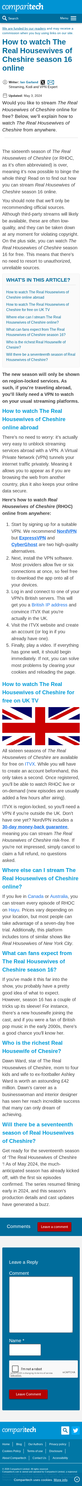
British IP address (49, 604)
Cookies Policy (11, 1451)
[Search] (4, 18)
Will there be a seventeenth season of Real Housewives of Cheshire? (40, 357)
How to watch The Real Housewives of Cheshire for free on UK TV (37, 307)
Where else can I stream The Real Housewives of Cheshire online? (33, 319)
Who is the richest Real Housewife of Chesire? (36, 344)
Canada (36, 896)
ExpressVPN (32, 537)
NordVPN (67, 531)
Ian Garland (29, 82)
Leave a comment (54, 1227)
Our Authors (35, 1444)
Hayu (14, 909)
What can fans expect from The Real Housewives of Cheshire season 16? (36, 332)
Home (6, 1444)
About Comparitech (14, 1458)
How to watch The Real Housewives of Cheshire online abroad (37, 294)
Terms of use (35, 1451)
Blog (19, 1444)
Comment (19, 1273)
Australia (59, 896)
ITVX (30, 764)
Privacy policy (57, 1444)
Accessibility (60, 1458)
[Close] (77, 1479)
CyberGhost (24, 544)
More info (60, 1480)
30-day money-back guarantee (34, 826)
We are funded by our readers (24, 28)
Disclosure (55, 1451)
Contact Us (39, 1458)
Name (15, 1340)
